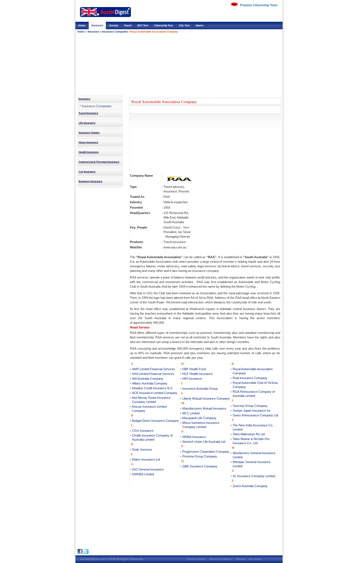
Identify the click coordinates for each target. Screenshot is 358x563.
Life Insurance (87, 123)
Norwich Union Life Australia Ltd (203, 441)
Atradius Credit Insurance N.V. (152, 388)
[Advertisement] (179, 64)
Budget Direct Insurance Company (155, 420)
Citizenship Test (163, 25)
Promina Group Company (199, 456)
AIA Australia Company (147, 378)
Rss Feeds (255, 559)
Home (81, 25)
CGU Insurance (142, 430)
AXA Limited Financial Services (153, 374)
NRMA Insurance (194, 437)
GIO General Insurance (148, 469)
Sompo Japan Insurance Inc (252, 410)
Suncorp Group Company (250, 405)
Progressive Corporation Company (205, 451)
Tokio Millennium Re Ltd (249, 434)
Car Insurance (87, 171)
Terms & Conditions (220, 559)
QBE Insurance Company (199, 466)
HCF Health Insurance (197, 374)
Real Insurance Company (250, 378)
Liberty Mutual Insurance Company (206, 398)
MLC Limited (191, 413)
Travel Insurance (88, 113)
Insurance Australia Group (200, 388)
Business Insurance (90, 181)
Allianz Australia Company (149, 383)
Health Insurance (89, 152)
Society (113, 25)
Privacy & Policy (196, 559)
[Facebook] (80, 553)
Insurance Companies (115, 31)
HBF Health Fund (194, 369)
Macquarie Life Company (199, 418)
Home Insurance (88, 142)
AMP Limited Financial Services (153, 369)
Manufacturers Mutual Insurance (204, 408)
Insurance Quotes (89, 132)
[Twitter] (86, 553)
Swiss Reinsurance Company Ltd (255, 415)
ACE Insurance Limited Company (154, 393)
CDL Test (184, 25)
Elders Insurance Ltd (146, 459)
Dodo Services (142, 449)
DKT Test (142, 25)
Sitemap (240, 559)
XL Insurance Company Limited (254, 476)
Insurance (97, 25)
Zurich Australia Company (250, 486)
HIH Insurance (192, 378)
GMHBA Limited (143, 474)
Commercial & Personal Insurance (99, 162)
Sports (199, 25)
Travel (127, 25)
